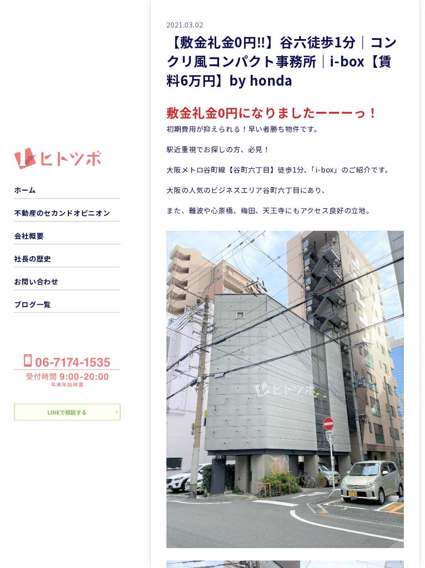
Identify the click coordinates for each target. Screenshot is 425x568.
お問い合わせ (36, 281)
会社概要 (29, 235)
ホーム (25, 190)
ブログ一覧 (32, 304)
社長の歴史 (32, 258)
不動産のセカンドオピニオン (62, 212)
